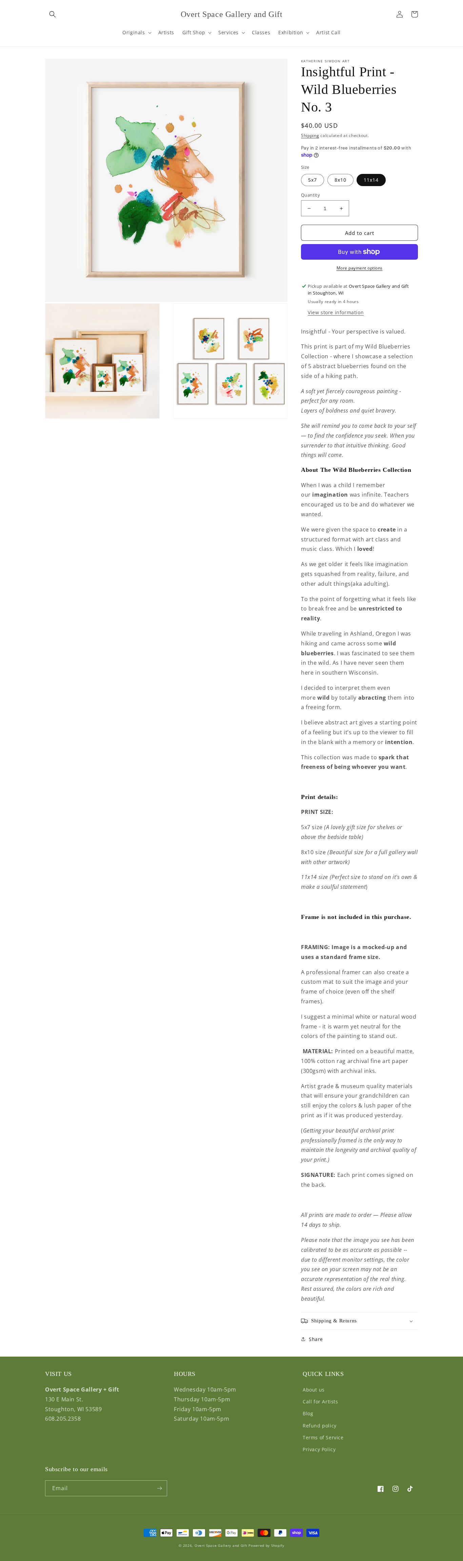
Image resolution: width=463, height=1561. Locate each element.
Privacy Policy (319, 1449)
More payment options (360, 268)
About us (314, 1389)
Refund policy (320, 1425)
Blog (308, 1413)
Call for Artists (320, 1401)
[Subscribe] (159, 1488)
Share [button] (316, 1339)
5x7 (312, 180)
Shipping (310, 135)
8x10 (340, 180)
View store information (336, 312)
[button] (52, 14)
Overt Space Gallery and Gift (221, 1545)
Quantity (310, 195)
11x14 (371, 180)
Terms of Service (323, 1437)
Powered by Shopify (266, 1545)
